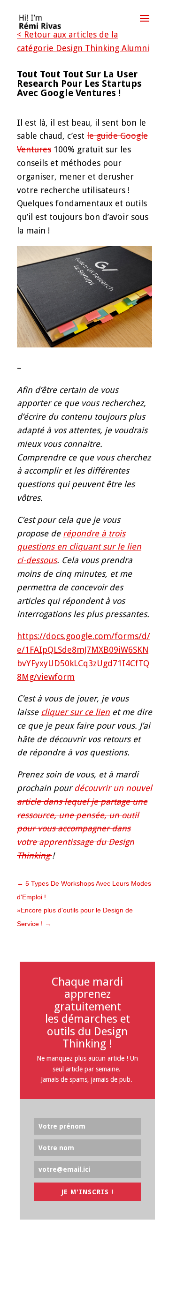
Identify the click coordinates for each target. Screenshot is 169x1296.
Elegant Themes (65, 1281)
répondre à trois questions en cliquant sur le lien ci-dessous (79, 546)
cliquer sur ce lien (75, 712)
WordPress (133, 1281)
